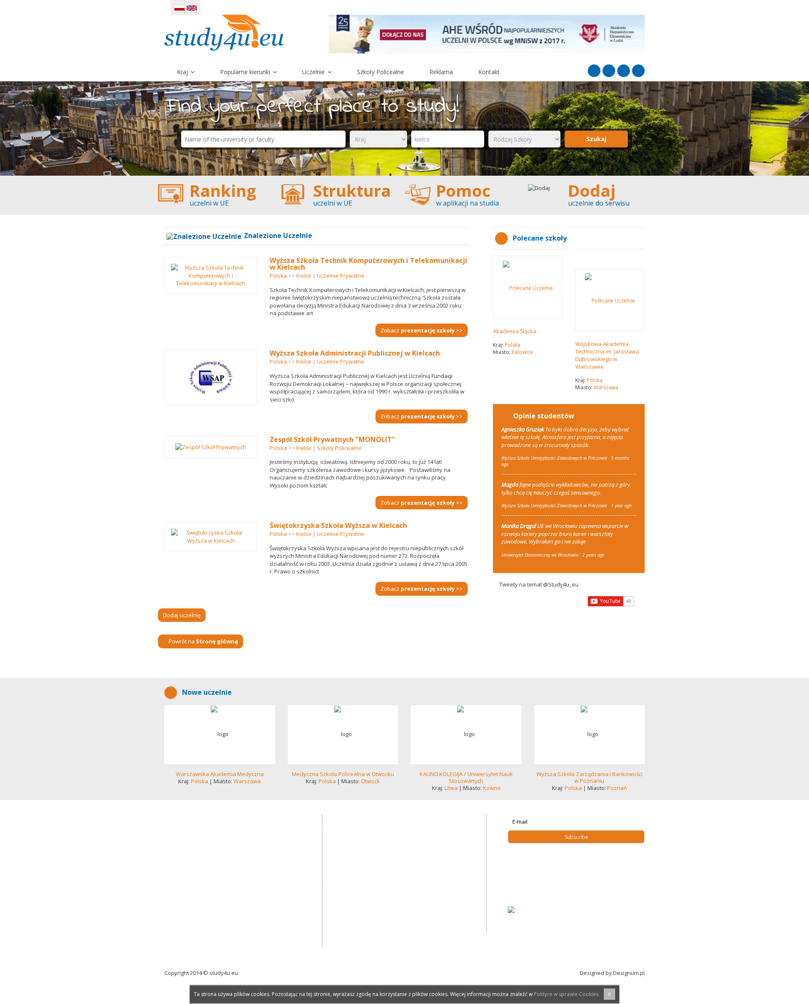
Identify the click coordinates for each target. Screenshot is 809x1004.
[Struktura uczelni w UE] (343, 196)
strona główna (532, 850)
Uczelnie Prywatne (340, 275)
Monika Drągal (518, 526)
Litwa (451, 788)
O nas (521, 893)
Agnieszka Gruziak (522, 429)
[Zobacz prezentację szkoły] (219, 734)
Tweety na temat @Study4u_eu (539, 584)
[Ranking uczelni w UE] (219, 196)
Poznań (617, 788)
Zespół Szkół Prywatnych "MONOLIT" (332, 439)
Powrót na (202, 641)
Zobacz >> (421, 330)
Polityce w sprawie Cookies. (567, 994)
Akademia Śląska (514, 331)
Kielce (303, 275)
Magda (509, 484)
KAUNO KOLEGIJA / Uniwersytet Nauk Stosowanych (466, 777)
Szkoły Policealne (380, 72)
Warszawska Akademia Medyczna (220, 774)
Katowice (522, 352)
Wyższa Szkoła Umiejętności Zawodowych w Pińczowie (554, 458)
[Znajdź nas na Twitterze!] (609, 71)
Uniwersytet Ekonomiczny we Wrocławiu (540, 555)
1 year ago (621, 506)
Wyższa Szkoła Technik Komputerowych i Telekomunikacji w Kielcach (368, 264)
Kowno (492, 788)
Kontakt (489, 72)
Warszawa (606, 387)
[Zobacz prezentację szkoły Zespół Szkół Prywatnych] (210, 447)
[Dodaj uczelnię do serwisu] (589, 196)
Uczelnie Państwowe (540, 858)
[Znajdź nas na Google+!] (638, 71)
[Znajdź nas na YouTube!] (623, 71)
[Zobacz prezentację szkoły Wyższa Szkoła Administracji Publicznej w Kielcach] (210, 377)
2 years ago (593, 555)
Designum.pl (629, 973)
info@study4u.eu (372, 885)
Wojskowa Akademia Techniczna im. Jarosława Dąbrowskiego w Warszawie (607, 355)
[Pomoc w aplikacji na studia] (466, 196)
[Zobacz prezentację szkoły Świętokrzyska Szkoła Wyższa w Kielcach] (210, 537)
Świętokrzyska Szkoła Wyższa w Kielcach (338, 525)
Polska (278, 275)
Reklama (441, 72)
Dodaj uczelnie (533, 884)
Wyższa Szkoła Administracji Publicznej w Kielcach (355, 353)
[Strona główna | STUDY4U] (224, 32)
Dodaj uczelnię (182, 615)
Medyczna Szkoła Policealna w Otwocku (343, 774)
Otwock (370, 781)
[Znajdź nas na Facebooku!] (594, 71)
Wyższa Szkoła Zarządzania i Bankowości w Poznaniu (589, 777)
